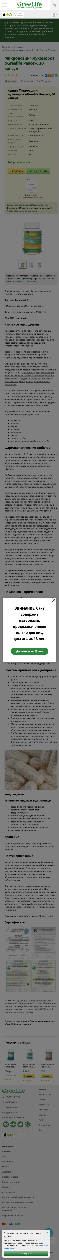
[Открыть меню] (4, 5)
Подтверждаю (26, 1253)
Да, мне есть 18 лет (29, 651)
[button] (13, 15)
